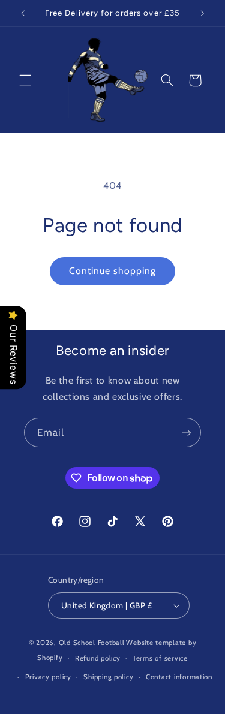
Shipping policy (108, 677)
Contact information (179, 677)
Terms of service (160, 658)
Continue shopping (113, 270)
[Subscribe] (186, 432)
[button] (25, 80)
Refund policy (98, 658)
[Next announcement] (202, 13)
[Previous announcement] (23, 13)
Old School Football (92, 642)
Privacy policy (48, 677)
